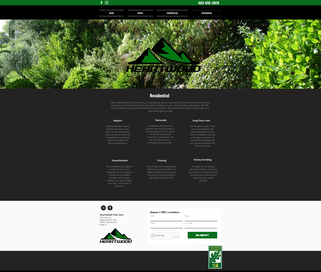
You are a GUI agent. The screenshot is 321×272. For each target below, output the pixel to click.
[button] (118, 120)
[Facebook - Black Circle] (110, 207)
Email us (103, 224)
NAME (152, 216)
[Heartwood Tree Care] (101, 3)
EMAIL (187, 216)
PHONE (153, 223)
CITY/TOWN (189, 223)
